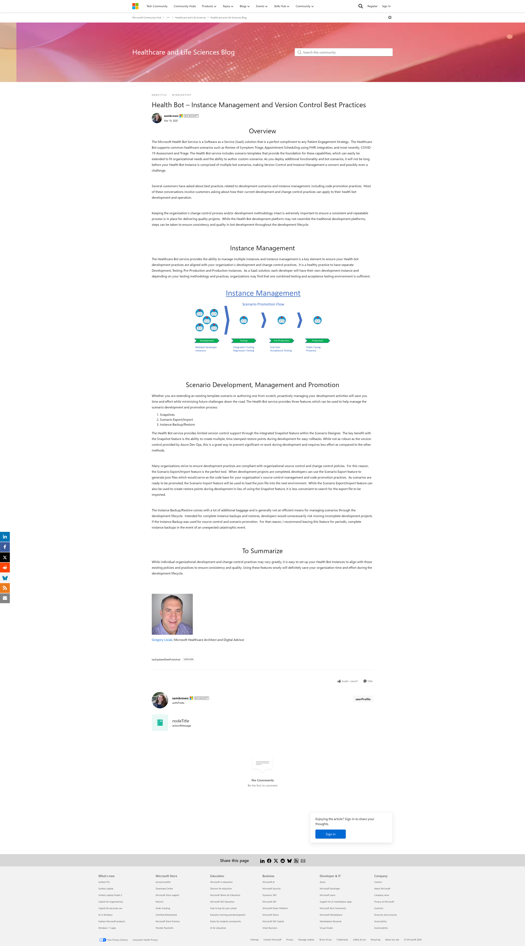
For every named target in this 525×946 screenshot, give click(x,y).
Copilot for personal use (110, 908)
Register (373, 6)
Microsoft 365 (269, 901)
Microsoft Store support (167, 895)
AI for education (218, 927)
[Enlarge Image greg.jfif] (172, 614)
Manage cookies (306, 939)
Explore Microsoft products (111, 921)
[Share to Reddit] (283, 860)
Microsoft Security (271, 888)
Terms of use (325, 939)
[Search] (360, 6)
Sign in (331, 834)
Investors (378, 908)
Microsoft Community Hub (146, 17)
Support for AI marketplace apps (336, 901)
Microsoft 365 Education (222, 901)
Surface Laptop (105, 888)
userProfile (363, 699)
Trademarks (342, 939)
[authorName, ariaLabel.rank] (157, 118)
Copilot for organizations (110, 901)
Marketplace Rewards (330, 921)
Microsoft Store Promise (168, 921)
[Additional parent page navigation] (168, 17)
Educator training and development (227, 914)
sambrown (171, 116)
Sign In (386, 6)
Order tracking (163, 908)
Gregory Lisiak (162, 639)
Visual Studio (326, 927)
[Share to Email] (303, 860)
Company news (381, 895)
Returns (159, 901)
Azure (322, 881)
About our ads (392, 939)
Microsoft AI (268, 881)
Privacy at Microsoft (384, 901)
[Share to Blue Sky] (289, 860)
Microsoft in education (221, 881)
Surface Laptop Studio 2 (110, 895)
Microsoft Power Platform (275, 908)
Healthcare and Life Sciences (190, 17)
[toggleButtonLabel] (390, 17)
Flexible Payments (164, 927)
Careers (378, 881)
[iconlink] (160, 723)
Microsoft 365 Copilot (273, 921)
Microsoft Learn (327, 895)
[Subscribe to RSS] (296, 860)
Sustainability (381, 927)
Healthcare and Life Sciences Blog (228, 17)
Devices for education (221, 888)
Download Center (164, 888)
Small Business (269, 927)
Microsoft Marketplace (331, 914)
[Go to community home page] (135, 6)
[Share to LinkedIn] (262, 860)
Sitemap (254, 939)
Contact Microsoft (272, 939)
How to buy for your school (223, 908)
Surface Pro (104, 881)
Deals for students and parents (225, 921)
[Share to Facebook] (269, 860)
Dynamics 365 (269, 895)
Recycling (375, 939)
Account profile (163, 881)
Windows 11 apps (107, 927)
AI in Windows (105, 914)
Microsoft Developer (330, 888)
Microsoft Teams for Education (225, 895)
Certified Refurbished (166, 914)
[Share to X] (276, 860)
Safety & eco (359, 939)
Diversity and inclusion (385, 914)
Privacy (289, 939)
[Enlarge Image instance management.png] (262, 322)
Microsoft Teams (270, 914)
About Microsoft (382, 888)
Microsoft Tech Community (333, 908)
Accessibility (380, 921)
